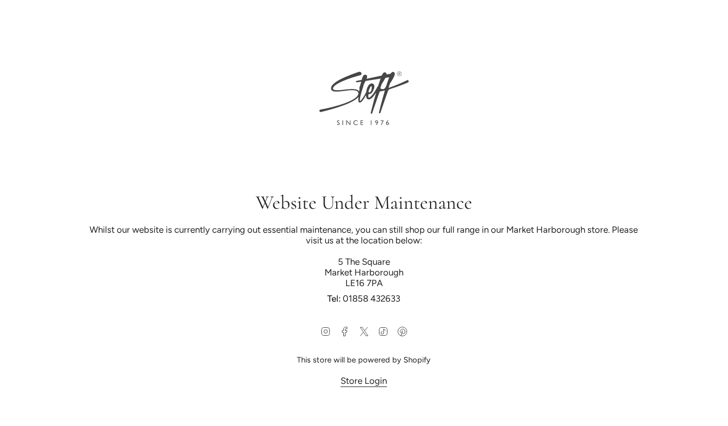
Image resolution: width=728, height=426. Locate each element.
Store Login (364, 380)
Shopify (417, 360)
